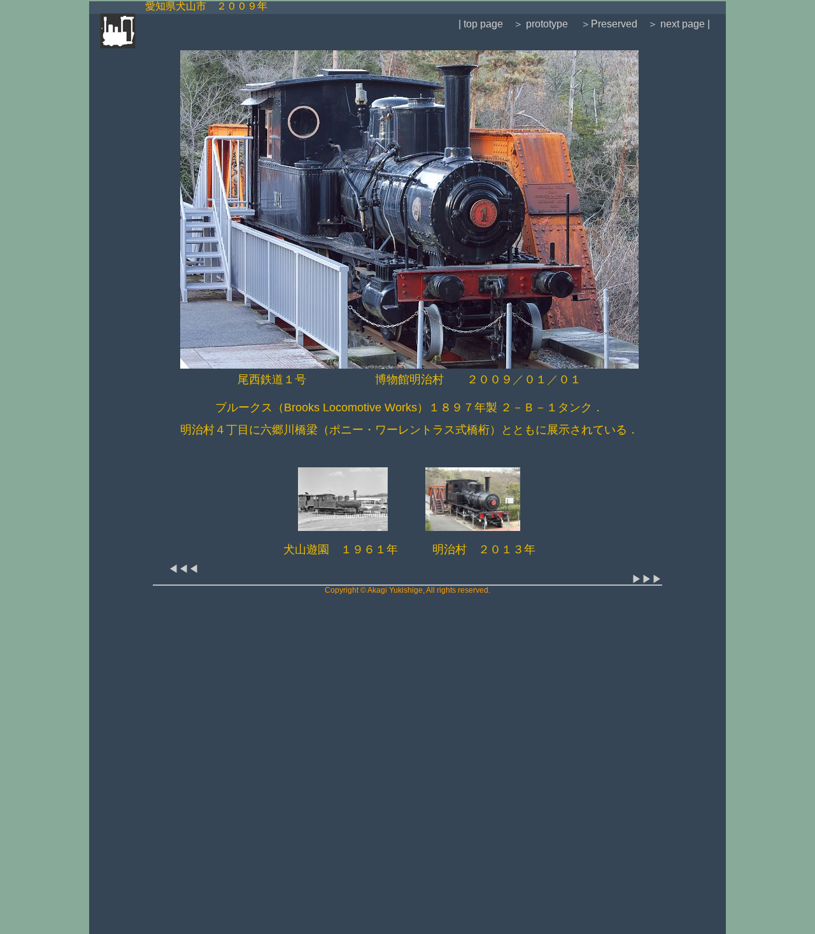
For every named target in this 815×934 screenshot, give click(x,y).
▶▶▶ (647, 579)
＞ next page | (679, 23)
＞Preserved (609, 23)
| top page (480, 23)
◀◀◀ (183, 568)
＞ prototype (540, 23)
